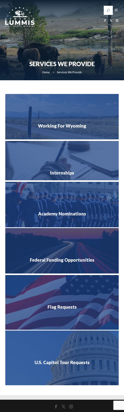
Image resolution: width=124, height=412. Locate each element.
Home (46, 72)
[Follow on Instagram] (117, 20)
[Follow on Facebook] (105, 20)
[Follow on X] (111, 20)
